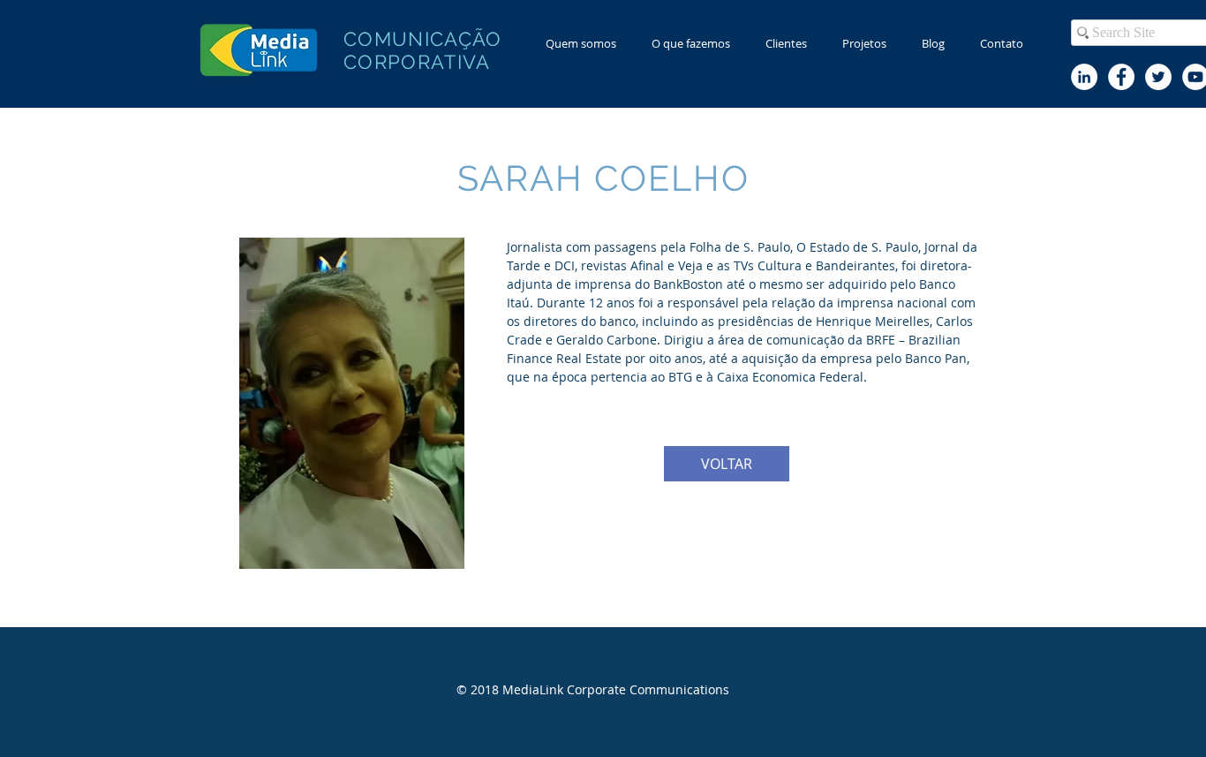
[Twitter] (1158, 77)
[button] (691, 44)
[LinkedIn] (1084, 77)
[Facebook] (1121, 77)
